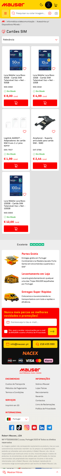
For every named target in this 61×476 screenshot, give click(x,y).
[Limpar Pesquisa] (50, 13)
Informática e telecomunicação (20, 21)
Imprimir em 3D (12, 405)
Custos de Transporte (15, 384)
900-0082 (8, 87)
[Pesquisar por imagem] (56, 13)
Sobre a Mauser (42, 384)
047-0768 (37, 150)
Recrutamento (42, 392)
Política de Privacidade (46, 408)
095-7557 (8, 150)
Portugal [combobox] (16, 419)
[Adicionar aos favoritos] (24, 68)
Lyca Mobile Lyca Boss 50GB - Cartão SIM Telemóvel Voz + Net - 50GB (14, 79)
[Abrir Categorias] (5, 13)
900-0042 (37, 87)
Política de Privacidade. (36, 332)
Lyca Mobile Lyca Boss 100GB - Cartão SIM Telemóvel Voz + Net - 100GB (14, 205)
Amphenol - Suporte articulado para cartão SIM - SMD (43, 140)
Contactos (40, 400)
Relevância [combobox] (8, 39)
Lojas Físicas (41, 388)
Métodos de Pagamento (16, 388)
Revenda (39, 396)
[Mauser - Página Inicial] (13, 5)
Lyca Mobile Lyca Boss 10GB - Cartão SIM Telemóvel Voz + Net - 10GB (43, 79)
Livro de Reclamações (45, 404)
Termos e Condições (14, 392)
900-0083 (8, 213)
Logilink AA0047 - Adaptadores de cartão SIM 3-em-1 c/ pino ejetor (14, 142)
